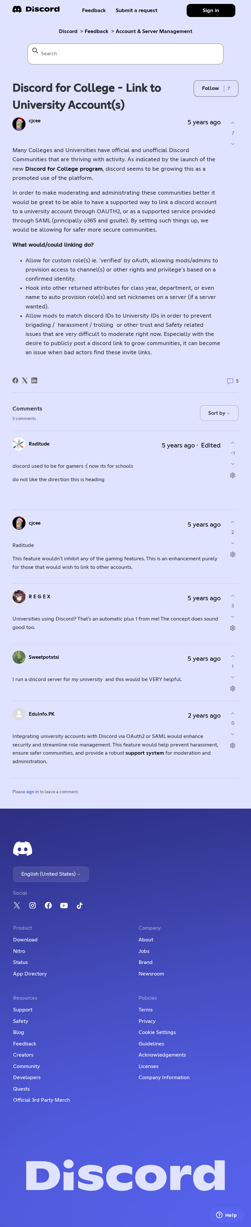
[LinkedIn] (34, 380)
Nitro (19, 951)
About (146, 939)
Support (22, 1009)
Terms (146, 1009)
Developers (27, 1077)
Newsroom (151, 973)
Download (25, 939)
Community (26, 1066)
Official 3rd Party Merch (41, 1100)
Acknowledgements (162, 1055)
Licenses (149, 1066)
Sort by (217, 413)
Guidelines (151, 1043)
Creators (23, 1055)
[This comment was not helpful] (233, 463)
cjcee (35, 120)
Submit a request (137, 10)
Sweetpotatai (44, 657)
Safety (20, 1021)
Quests (21, 1089)
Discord (68, 31)
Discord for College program (64, 169)
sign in (32, 792)
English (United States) (49, 874)
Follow (210, 88)
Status (20, 962)
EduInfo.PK (42, 714)
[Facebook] (15, 380)
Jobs (144, 951)
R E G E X (39, 596)
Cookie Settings (157, 1032)
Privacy (147, 1021)
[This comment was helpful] (233, 443)
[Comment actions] (233, 475)
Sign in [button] (211, 10)
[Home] (35, 11)
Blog (18, 1032)
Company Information (164, 1077)
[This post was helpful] (233, 123)
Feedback (94, 10)
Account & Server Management (154, 31)
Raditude (39, 444)
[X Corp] (25, 380)
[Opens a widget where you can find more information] (226, 1215)
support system (145, 753)
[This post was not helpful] (233, 143)
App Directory (30, 973)
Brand (146, 962)
